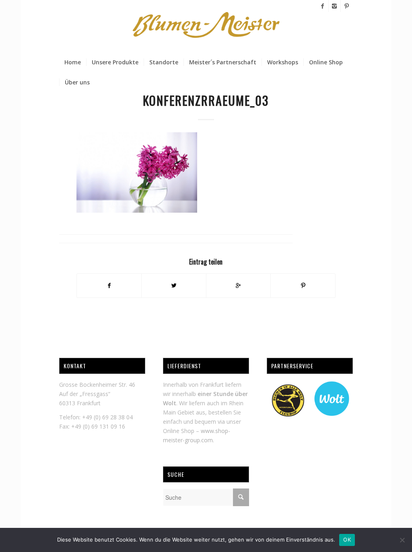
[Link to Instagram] (334, 6)
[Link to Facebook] (322, 6)
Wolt (169, 403)
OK (347, 539)
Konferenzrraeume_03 (206, 100)
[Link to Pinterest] (347, 6)
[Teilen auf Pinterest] (303, 285)
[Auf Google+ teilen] (238, 285)
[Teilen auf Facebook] (109, 285)
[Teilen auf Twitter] (174, 285)
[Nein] (402, 540)
